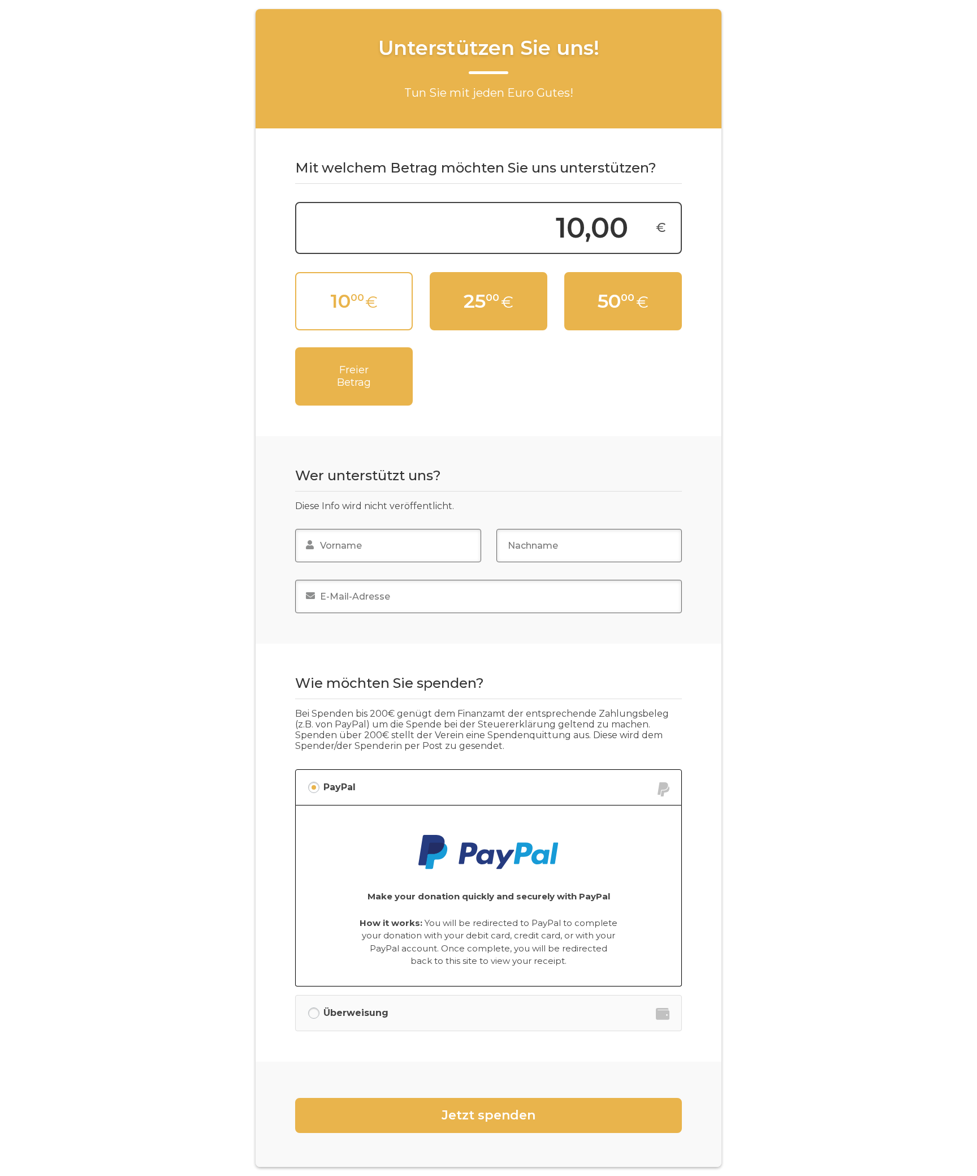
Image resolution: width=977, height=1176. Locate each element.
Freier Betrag (354, 376)
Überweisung (355, 1012)
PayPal (339, 787)
